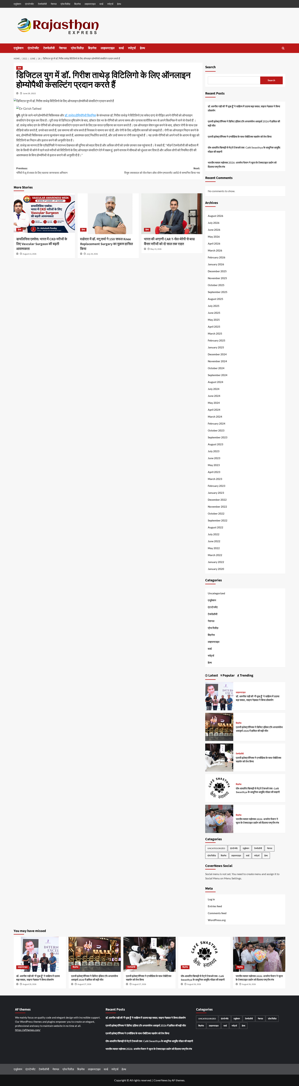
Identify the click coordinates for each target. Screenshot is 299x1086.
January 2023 (216, 492)
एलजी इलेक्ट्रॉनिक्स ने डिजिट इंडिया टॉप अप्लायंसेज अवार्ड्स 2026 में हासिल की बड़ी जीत (244, 123)
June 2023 (214, 458)
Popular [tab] (228, 675)
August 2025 (215, 298)
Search (210, 67)
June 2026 (214, 229)
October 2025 (216, 285)
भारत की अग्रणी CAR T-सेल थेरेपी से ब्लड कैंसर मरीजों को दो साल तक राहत (169, 241)
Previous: (41, 170)
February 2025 (216, 340)
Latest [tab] (213, 675)
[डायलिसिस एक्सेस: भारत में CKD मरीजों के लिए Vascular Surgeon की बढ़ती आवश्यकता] (44, 213)
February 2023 (216, 485)
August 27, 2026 (84, 984)
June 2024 (214, 395)
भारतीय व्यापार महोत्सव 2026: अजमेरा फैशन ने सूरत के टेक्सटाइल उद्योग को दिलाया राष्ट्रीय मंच (242, 164)
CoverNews (161, 1080)
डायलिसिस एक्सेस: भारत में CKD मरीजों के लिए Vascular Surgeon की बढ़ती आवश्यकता (41, 244)
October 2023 (216, 430)
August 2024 (215, 382)
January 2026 (216, 264)
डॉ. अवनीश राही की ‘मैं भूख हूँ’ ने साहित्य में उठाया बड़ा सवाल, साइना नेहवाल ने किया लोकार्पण (244, 108)
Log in (211, 899)
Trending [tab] (246, 675)
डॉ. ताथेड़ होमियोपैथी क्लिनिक (80, 115)
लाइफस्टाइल (90, 3)
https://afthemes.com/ (27, 1029)
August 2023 (215, 444)
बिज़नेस (77, 3)
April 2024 (214, 409)
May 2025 (214, 319)
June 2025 (214, 312)
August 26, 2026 (194, 984)
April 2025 (214, 326)
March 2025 (215, 333)
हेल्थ (119, 3)
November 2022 (217, 506)
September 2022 (217, 520)
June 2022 (214, 541)
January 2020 (216, 568)
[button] (283, 48)
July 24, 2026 (92, 254)
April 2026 (214, 243)
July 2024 (213, 388)
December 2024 (217, 354)
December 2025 (217, 271)
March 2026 (215, 250)
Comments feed (217, 913)
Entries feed (215, 906)
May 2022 (214, 548)
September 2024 (217, 375)
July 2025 (213, 305)
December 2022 (217, 499)
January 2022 (216, 562)
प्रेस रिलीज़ (65, 3)
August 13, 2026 (29, 254)
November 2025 (217, 278)
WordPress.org (217, 920)
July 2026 (213, 222)
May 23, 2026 (155, 249)
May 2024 (214, 402)
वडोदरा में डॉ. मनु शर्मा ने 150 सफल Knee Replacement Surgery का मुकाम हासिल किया (106, 244)
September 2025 (217, 292)
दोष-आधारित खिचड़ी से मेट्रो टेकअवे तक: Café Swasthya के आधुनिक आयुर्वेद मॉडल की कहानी (244, 149)
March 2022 (215, 555)
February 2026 (216, 257)
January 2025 (216, 347)
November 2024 (217, 361)
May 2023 (214, 465)
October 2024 (216, 368)
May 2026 (214, 236)
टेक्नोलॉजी (42, 3)
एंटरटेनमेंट (29, 3)
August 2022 (215, 527)
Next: (162, 170)
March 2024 (215, 416)
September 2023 (217, 437)
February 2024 (216, 423)
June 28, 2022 (29, 93)
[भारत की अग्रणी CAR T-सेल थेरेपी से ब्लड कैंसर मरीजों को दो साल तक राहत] (172, 213)
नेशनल (54, 3)
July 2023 (213, 451)
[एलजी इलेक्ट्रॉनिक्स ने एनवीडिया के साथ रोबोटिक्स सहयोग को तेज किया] (219, 757)
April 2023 (214, 472)
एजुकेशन (17, 3)
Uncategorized (216, 593)
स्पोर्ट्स (110, 3)
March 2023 (215, 478)
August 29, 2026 (29, 984)
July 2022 (213, 534)
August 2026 (215, 215)
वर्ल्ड (101, 3)
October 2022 (216, 513)
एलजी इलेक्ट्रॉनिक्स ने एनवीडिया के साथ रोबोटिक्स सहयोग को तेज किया (239, 136)
